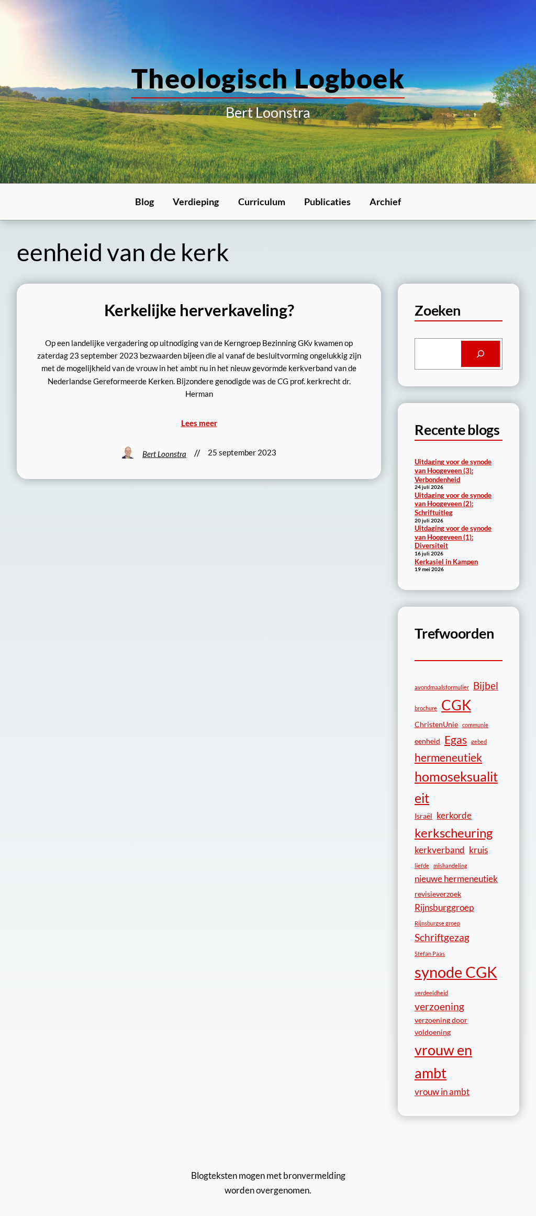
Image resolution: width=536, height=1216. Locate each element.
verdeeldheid (431, 992)
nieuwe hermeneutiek (456, 878)
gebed (479, 741)
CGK (456, 704)
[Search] (480, 354)
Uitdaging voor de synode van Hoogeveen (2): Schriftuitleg (453, 504)
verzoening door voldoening (441, 1026)
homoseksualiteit (456, 786)
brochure (426, 708)
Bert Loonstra (164, 454)
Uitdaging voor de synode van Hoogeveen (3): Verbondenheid (453, 470)
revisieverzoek (438, 893)
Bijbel (485, 685)
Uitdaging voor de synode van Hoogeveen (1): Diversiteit (453, 537)
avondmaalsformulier (442, 687)
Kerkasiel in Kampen (446, 561)
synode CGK (456, 972)
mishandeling (450, 865)
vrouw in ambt (442, 1091)
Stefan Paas (430, 953)
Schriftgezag (442, 937)
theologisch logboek (268, 78)
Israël (423, 815)
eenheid (427, 741)
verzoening (439, 1006)
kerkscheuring (454, 832)
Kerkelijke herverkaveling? (199, 310)
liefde (422, 865)
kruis (478, 849)
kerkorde (454, 815)
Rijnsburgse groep (437, 923)
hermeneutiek (448, 757)
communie (475, 724)
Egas (455, 739)
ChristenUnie (436, 724)
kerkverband (440, 849)
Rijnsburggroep (444, 907)
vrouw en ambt (443, 1061)
